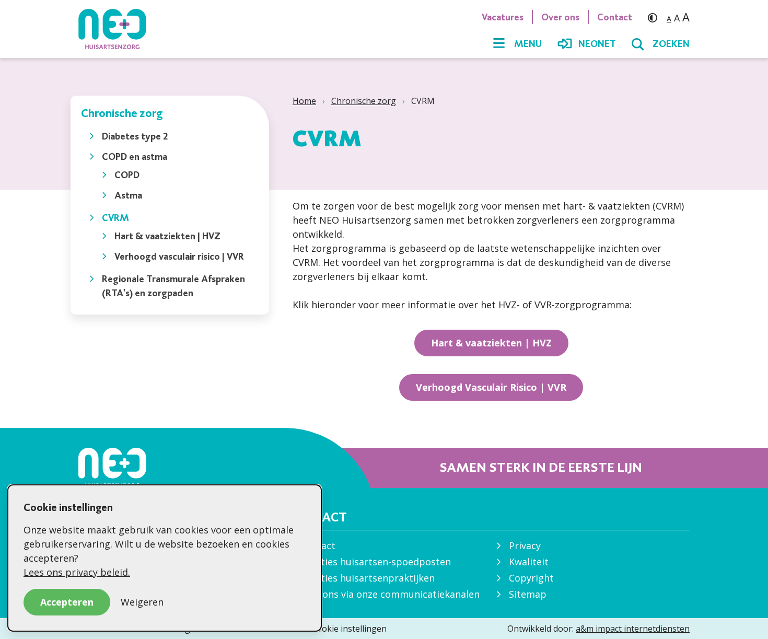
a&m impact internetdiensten (633, 628)
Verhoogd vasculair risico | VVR (179, 256)
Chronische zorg (363, 101)
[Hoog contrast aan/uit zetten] (655, 17)
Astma (128, 195)
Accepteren (67, 602)
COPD (126, 175)
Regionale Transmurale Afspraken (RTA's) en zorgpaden (173, 286)
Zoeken (671, 44)
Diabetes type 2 (135, 136)
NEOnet (597, 44)
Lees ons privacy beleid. (77, 572)
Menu (528, 44)
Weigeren (142, 602)
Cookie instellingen (349, 628)
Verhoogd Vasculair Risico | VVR (491, 387)
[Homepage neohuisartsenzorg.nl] (117, 29)
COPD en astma (134, 156)
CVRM (115, 218)
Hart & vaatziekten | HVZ (167, 236)
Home (304, 101)
